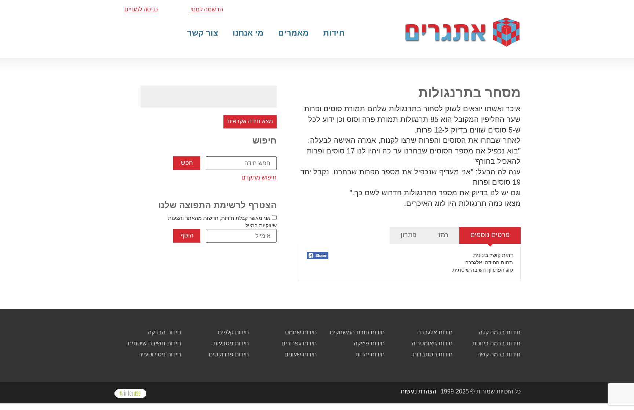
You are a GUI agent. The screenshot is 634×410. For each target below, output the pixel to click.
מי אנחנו (248, 32)
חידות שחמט (301, 332)
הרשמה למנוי (206, 9)
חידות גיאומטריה (432, 343)
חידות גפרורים (299, 343)
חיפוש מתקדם (259, 177)
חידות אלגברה (435, 332)
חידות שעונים (300, 354)
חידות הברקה (164, 332)
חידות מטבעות (231, 343)
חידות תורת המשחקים (357, 332)
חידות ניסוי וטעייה (159, 354)
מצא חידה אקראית (250, 121)
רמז (443, 235)
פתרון (408, 235)
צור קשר (202, 32)
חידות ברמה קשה (499, 354)
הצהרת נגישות (418, 391)
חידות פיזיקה (369, 343)
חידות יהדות (370, 354)
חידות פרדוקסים (229, 354)
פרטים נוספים (490, 235)
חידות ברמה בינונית (496, 343)
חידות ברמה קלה (500, 332)
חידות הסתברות (433, 354)
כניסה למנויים (141, 9)
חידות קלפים (233, 332)
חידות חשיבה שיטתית (154, 343)
